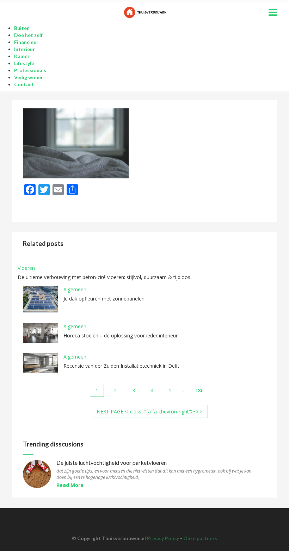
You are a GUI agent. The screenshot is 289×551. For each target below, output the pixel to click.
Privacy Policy (163, 538)
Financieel (26, 42)
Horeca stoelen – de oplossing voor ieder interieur (120, 335)
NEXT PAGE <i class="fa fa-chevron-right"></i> (149, 411)
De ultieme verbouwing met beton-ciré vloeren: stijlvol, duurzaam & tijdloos (104, 277)
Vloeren (26, 268)
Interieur (24, 49)
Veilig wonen (29, 77)
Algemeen (74, 289)
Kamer (22, 56)
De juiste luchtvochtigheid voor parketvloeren (111, 463)
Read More (70, 485)
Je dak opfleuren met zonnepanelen (103, 298)
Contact (24, 84)
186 (199, 390)
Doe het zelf (28, 35)
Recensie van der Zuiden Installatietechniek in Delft (121, 365)
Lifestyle (24, 63)
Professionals (30, 70)
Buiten (22, 28)
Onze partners (200, 538)
